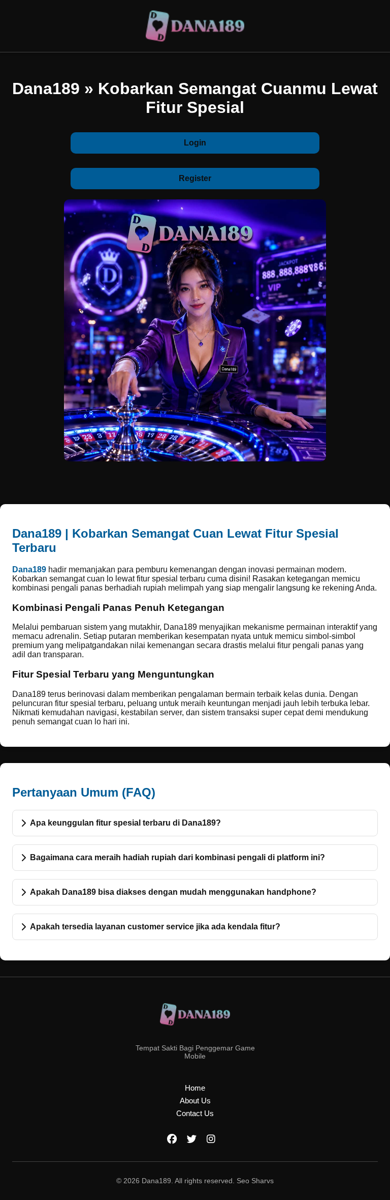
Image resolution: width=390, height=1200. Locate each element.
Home (195, 1088)
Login (195, 142)
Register (195, 178)
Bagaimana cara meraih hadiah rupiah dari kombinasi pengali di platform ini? (177, 857)
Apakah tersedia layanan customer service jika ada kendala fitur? (155, 926)
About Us (195, 1100)
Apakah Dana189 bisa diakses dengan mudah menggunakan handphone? (173, 892)
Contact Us (195, 1113)
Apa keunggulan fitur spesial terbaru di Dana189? (125, 822)
